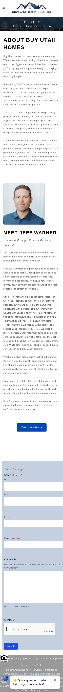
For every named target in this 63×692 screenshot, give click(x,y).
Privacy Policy (21, 689)
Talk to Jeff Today (31, 427)
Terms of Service (40, 689)
